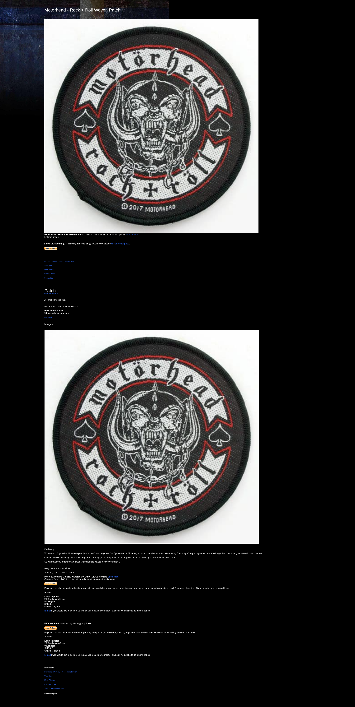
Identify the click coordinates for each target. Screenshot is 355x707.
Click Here (113, 577)
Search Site (48, 278)
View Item (48, 265)
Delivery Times (57, 261)
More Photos (49, 270)
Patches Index (49, 274)
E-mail (47, 611)
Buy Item (47, 261)
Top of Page (59, 688)
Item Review (69, 261)
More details (132, 234)
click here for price (120, 244)
